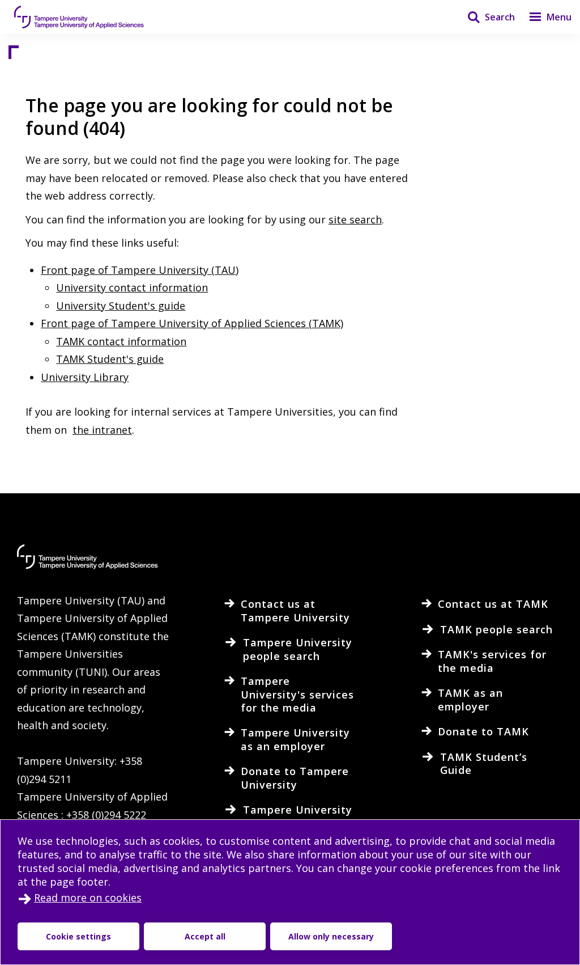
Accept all (205, 936)
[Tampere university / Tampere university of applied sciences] (79, 17)
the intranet (102, 430)
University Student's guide (120, 305)
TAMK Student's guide (110, 359)
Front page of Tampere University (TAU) (139, 270)
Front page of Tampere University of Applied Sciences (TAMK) (192, 323)
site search (355, 219)
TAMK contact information (121, 341)
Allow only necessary (331, 936)
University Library (85, 377)
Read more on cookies (88, 897)
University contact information (132, 287)
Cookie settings (78, 936)
